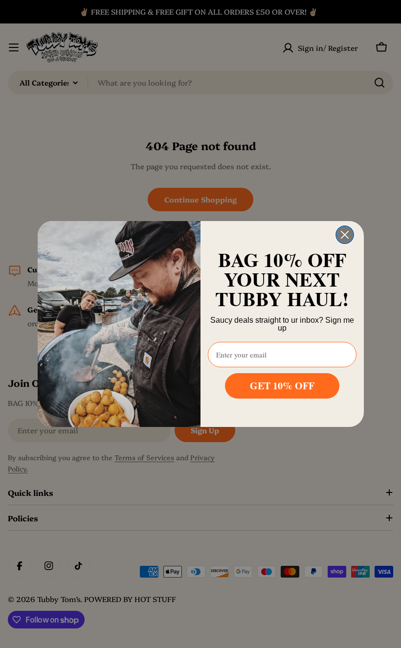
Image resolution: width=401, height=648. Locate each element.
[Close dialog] (345, 235)
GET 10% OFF (282, 386)
